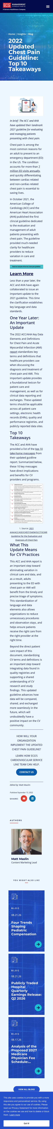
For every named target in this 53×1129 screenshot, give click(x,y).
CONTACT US (27, 772)
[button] (15, 799)
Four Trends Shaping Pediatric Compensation (23, 928)
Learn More (21, 273)
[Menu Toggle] (47, 6)
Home (11, 34)
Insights (21, 34)
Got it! (26, 1123)
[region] (26, 1110)
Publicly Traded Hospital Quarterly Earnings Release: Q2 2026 (26, 990)
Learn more (14, 1115)
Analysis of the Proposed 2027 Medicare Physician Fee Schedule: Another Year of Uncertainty (24, 1058)
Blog (30, 34)
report (13, 351)
